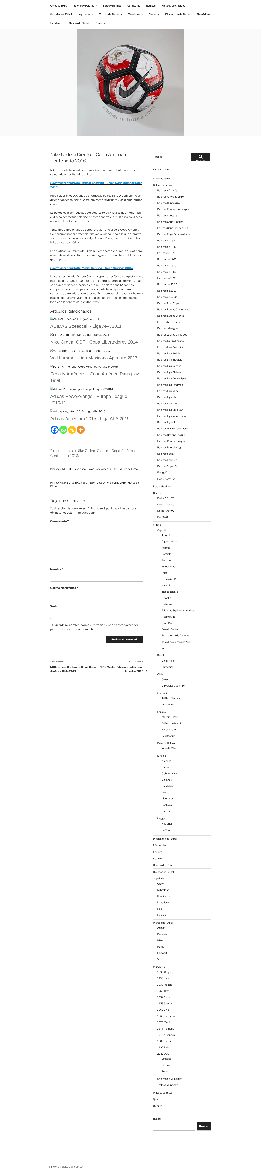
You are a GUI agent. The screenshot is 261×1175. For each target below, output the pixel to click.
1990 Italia (163, 1047)
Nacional (167, 823)
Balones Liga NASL (168, 403)
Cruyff (160, 883)
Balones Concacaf (167, 215)
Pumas (166, 811)
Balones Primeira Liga (169, 447)
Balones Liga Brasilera (170, 359)
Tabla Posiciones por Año (176, 641)
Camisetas (133, 5)
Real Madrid (168, 735)
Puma (160, 946)
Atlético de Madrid (172, 723)
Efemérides (203, 14)
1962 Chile (163, 1009)
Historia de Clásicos (173, 5)
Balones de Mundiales (169, 1078)
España (161, 711)
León (164, 792)
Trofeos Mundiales (167, 1084)
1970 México (164, 1022)
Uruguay (162, 818)
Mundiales (134, 14)
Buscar (157, 1118)
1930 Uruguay (165, 972)
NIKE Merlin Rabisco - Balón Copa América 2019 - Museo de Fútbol (100, 468)
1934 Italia (163, 978)
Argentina (162, 530)
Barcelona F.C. (170, 729)
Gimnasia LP (169, 579)
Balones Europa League (170, 315)
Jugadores (84, 14)
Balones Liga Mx (166, 397)
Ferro (164, 572)
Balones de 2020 (167, 296)
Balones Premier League (171, 441)
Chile (160, 674)
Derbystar (162, 934)
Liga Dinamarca (166, 478)
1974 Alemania (166, 1028)
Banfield (166, 553)
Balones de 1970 (166, 265)
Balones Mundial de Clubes (172, 428)
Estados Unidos (166, 743)
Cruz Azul (167, 779)
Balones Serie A (166, 453)
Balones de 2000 (167, 284)
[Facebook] (55, 430)
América (166, 760)
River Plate (168, 623)
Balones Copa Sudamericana (173, 234)
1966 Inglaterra (166, 1015)
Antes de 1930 (58, 5)
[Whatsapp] (63, 430)
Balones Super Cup (168, 466)
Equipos (151, 5)
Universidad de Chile (173, 685)
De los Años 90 (166, 510)
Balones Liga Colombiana (171, 378)
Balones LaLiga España (170, 340)
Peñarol (166, 829)
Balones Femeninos (168, 322)
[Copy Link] (72, 430)
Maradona (163, 902)
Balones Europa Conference (173, 309)
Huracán (166, 585)
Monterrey (167, 798)
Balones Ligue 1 (166, 422)
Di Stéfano (163, 889)
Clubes (153, 14)
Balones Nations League (171, 434)
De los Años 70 (165, 498)
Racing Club (168, 616)
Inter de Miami (170, 748)
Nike (160, 940)
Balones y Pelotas (83, 5)
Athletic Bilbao (170, 716)
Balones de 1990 (167, 278)
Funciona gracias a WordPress (66, 1166)
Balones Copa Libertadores (172, 227)
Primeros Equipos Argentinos (178, 610)
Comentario (59, 521)
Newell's (166, 597)
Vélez (165, 648)
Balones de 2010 (167, 290)
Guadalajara (168, 786)
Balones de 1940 (167, 246)
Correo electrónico (64, 588)
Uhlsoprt (162, 952)
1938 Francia (164, 984)
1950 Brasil (163, 990)
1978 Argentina (166, 1034)
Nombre (56, 569)
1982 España (164, 1040)
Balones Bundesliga (168, 202)
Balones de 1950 (167, 252)
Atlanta (166, 547)
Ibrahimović (164, 896)
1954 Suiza (163, 997)
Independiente (170, 591)
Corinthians (168, 660)
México (161, 755)
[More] (81, 430)
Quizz (156, 1099)
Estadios (55, 22)
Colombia (162, 693)
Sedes (165, 1071)
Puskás (161, 914)
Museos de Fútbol (79, 22)
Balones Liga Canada (169, 365)
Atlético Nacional (171, 698)
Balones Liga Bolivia (168, 353)
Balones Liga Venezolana (171, 416)
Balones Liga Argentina (170, 346)
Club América (169, 773)
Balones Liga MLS (167, 390)
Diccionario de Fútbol (177, 14)
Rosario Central (170, 629)
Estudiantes (168, 566)
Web (53, 606)
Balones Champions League (173, 209)
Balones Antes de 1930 (170, 196)
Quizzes (157, 1105)
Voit (159, 959)
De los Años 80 (166, 504)
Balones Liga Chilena (169, 372)
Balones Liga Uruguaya (170, 409)
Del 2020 (162, 517)
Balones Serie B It (167, 459)
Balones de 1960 (167, 259)
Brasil (160, 655)
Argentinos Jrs (170, 541)
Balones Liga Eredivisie (170, 384)
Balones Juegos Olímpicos (172, 334)
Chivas (165, 767)
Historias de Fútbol (61, 14)
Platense (167, 604)
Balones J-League (167, 328)
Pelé (159, 908)
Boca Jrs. (167, 560)
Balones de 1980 (167, 271)
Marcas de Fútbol (109, 14)
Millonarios (168, 704)
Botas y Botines (112, 5)
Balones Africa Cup (168, 190)
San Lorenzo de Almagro (175, 635)
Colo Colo (167, 679)
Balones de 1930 (167, 240)
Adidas (161, 927)
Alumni (166, 535)
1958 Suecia (164, 1003)
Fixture (166, 1065)
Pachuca (167, 804)
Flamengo (167, 666)
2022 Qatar (163, 1053)
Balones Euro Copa (168, 303)
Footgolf (162, 472)
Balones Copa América (170, 221)
